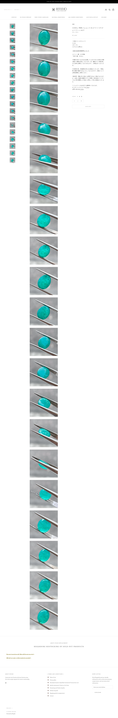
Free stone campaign (42, 17)
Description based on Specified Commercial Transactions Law (64, 682)
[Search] (109, 9)
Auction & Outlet (92, 17)
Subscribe (98, 692)
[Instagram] (5, 683)
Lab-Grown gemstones (75, 17)
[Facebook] (77, 96)
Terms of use (53, 677)
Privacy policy (53, 680)
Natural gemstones (58, 17)
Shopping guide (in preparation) (57, 693)
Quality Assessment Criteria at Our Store (59, 685)
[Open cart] (113, 10)
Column (103, 17)
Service (14, 17)
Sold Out (88, 106)
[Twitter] (79, 96)
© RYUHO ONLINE (11, 711)
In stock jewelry (25, 17)
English (16, 9)
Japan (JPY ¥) (7, 9)
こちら (87, 87)
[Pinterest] (81, 96)
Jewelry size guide (54, 690)
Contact (52, 696)
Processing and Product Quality (57, 688)
